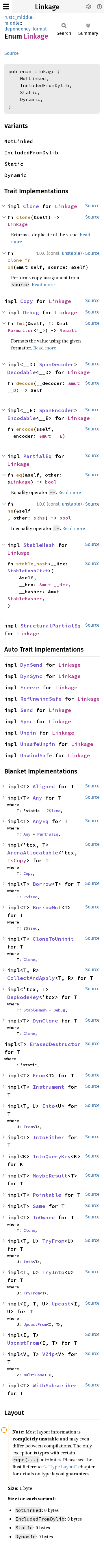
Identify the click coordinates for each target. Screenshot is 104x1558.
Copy (26, 301)
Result (68, 330)
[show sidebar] (6, 6)
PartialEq (37, 456)
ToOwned (44, 1217)
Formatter (21, 330)
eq (19, 475)
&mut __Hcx (53, 584)
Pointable (47, 1194)
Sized (54, 810)
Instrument (48, 1086)
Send (26, 710)
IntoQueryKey (52, 1156)
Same (39, 1206)
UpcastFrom (35, 1324)
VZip (48, 1354)
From (39, 1075)
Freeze (29, 687)
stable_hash (32, 564)
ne (10, 511)
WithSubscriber (55, 1385)
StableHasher (25, 598)
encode (25, 429)
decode (25, 383)
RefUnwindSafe (41, 698)
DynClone (45, 1020)
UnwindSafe (36, 755)
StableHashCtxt (28, 571)
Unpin (28, 732)
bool (51, 482)
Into (48, 1106)
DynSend (31, 664)
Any (37, 797)
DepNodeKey (23, 997)
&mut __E (50, 436)
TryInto (53, 1272)
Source (11, 53)
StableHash (39, 545)
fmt (20, 323)
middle (12, 23)
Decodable (21, 372)
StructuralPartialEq (50, 625)
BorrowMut (47, 907)
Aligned (44, 786)
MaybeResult (50, 1175)
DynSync (31, 676)
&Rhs (39, 518)
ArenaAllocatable (32, 852)
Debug (31, 312)
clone (23, 217)
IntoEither (48, 1137)
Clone (31, 206)
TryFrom (53, 1241)
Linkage (47, 7)
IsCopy (16, 860)
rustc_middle (18, 17)
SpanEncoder (56, 410)
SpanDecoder (56, 364)
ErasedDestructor (55, 1044)
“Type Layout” (62, 1466)
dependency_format (25, 29)
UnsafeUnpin (37, 744)
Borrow (42, 884)
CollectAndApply (31, 978)
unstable (71, 253)
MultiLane (33, 1374)
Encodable (21, 418)
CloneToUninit (53, 938)
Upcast (61, 1303)
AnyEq (41, 821)
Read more (43, 284)
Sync (26, 721)
